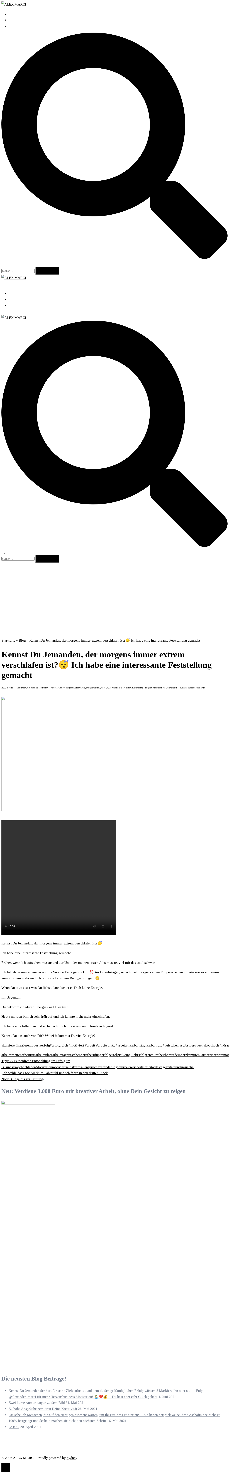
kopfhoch (21, 1067)
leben (32, 1067)
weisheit (136, 1067)
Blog (22, 640)
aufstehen (74, 1055)
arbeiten (16, 1055)
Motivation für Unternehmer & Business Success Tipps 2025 (179, 688)
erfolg (105, 1055)
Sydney (72, 1458)
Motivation (44, 1067)
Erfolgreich (145, 1055)
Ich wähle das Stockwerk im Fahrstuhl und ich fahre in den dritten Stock (55, 1073)
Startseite (8, 640)
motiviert (59, 1067)
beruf (84, 1055)
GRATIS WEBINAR (23, 20)
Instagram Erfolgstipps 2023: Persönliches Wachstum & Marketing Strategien (119, 688)
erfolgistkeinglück (123, 1055)
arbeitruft (28, 1055)
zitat (145, 1067)
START (14, 14)
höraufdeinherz (176, 1055)
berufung (94, 1055)
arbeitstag (59, 1055)
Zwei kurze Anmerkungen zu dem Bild (37, 1403)
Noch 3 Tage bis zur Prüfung (22, 1079)
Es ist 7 (14, 1427)
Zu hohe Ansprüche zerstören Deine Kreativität (43, 1409)
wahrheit (123, 1067)
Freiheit (159, 1055)
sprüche (93, 1067)
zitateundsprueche (180, 1067)
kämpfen (193, 1055)
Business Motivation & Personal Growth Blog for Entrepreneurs (57, 688)
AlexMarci (8, 688)
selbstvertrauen (77, 1067)
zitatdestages (157, 1067)
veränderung (108, 1067)
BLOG (13, 26)
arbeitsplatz (43, 1055)
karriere (205, 1055)
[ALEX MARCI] (13, 4)
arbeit (5, 1055)
